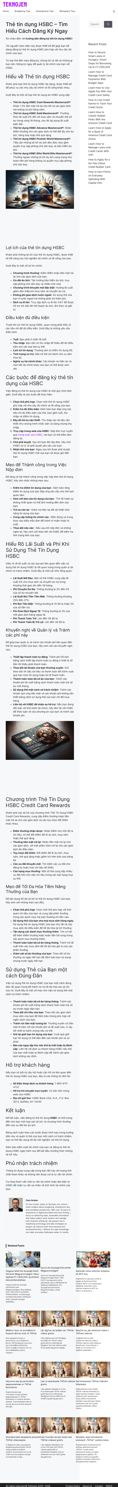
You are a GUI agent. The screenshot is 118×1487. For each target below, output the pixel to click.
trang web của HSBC (30, 434)
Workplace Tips (67, 11)
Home (6, 11)
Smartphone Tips (45, 11)
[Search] (108, 24)
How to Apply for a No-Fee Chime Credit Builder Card (99, 163)
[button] (114, 11)
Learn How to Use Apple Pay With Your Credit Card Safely (100, 91)
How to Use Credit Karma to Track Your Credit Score (100, 104)
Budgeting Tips (22, 11)
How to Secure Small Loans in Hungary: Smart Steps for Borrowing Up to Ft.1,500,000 (99, 59)
